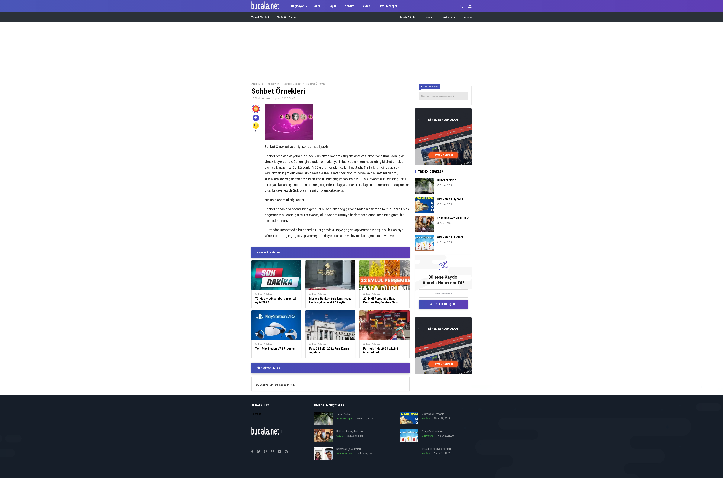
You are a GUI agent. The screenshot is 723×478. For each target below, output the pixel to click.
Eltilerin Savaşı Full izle (453, 218)
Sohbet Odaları (292, 84)
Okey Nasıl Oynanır (450, 199)
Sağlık (332, 6)
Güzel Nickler (446, 180)
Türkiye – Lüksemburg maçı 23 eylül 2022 (276, 300)
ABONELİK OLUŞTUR (443, 304)
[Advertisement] (361, 53)
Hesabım (429, 17)
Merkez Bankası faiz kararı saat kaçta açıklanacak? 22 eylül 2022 (330, 300)
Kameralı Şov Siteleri (348, 449)
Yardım (349, 6)
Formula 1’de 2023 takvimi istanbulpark (380, 350)
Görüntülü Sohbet (286, 17)
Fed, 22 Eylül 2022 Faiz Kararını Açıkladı (330, 350)
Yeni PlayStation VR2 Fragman (275, 348)
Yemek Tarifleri (260, 17)
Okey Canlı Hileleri (450, 237)
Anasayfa (257, 84)
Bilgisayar (297, 6)
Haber (316, 6)
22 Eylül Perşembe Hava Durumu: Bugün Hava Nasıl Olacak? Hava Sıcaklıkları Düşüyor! (380, 300)
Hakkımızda (448, 17)
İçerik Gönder (408, 17)
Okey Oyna (427, 436)
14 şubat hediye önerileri (436, 448)
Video (366, 6)
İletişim (467, 17)
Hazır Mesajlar (388, 6)
